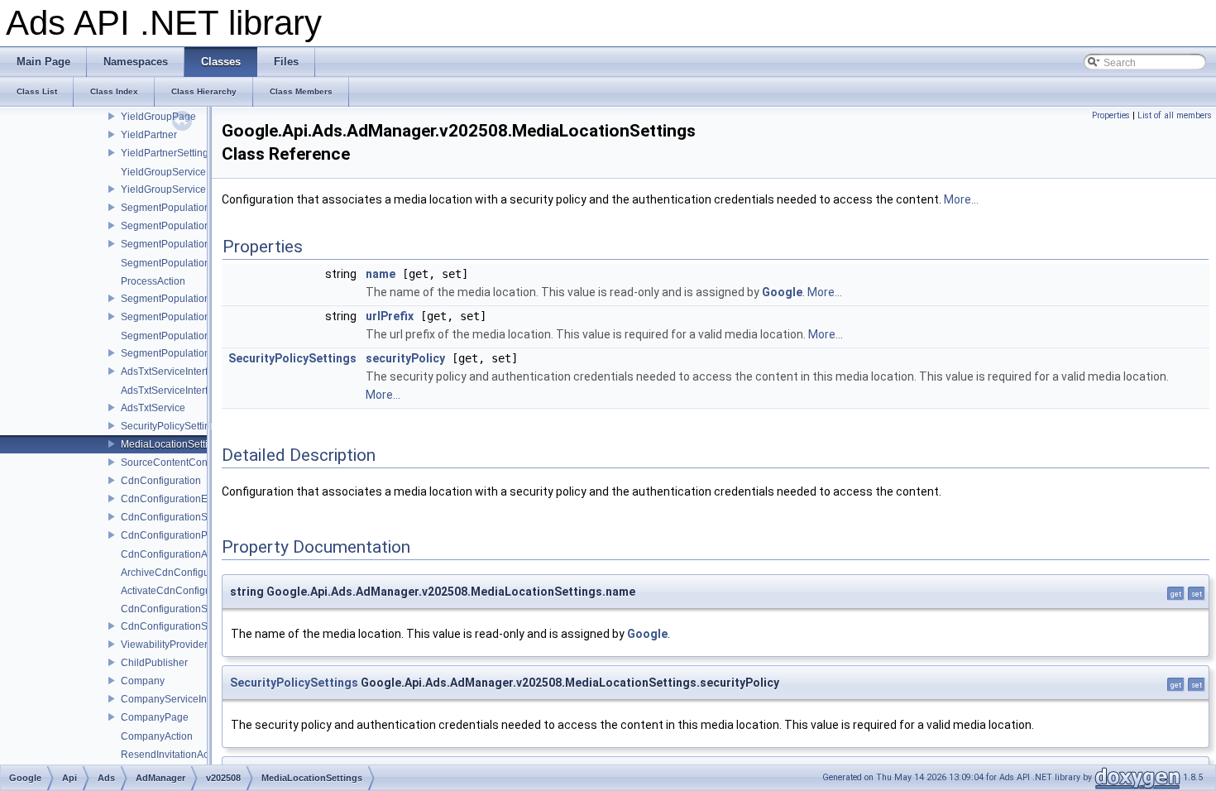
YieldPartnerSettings (167, 153)
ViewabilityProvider (164, 644)
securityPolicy (405, 358)
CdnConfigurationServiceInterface (197, 517)
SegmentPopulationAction (179, 263)
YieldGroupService (163, 189)
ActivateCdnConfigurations (181, 591)
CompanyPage (155, 717)
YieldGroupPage (158, 116)
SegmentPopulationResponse (188, 317)
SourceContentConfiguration (185, 462)
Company (143, 681)
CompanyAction (157, 736)
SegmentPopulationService (182, 353)
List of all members (1174, 115)
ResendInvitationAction (173, 754)
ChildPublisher (154, 663)
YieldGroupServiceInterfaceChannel (202, 172)
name (380, 273)
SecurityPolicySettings (171, 426)
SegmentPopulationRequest (184, 298)
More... (961, 199)
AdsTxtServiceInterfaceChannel (192, 390)
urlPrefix (390, 316)
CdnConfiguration (161, 481)
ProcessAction (153, 281)
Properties (1111, 115)
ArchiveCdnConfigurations (180, 572)
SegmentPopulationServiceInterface (202, 244)
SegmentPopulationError (176, 226)
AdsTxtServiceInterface (172, 371)
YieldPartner (149, 135)
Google (782, 292)
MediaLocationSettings (172, 444)
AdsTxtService (153, 408)
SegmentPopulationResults (182, 207)
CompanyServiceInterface (179, 699)
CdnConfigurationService (178, 626)
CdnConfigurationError (172, 499)
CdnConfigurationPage (173, 535)
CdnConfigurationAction (175, 554)
